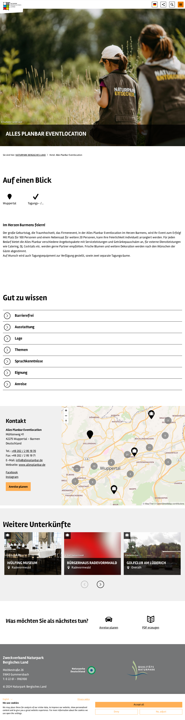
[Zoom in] (66, 410)
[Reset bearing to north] (66, 421)
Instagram (12, 477)
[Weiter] (100, 584)
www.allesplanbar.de (32, 465)
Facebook (12, 472)
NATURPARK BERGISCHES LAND (31, 155)
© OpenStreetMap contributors (169, 503)
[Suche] (172, 4)
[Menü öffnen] (181, 4)
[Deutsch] (155, 4)
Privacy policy (84, 699)
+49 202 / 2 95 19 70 (24, 451)
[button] (18, 486)
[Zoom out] (66, 415)
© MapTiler (148, 503)
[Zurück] (84, 584)
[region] (123, 456)
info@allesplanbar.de (29, 460)
